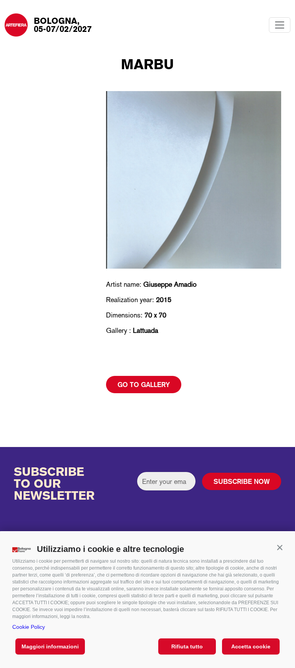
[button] (280, 547)
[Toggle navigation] (279, 25)
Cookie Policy (28, 627)
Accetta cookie (250, 646)
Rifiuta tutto (187, 646)
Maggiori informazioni (50, 646)
